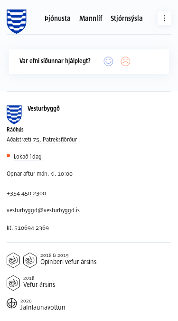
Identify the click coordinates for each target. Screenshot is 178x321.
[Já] (108, 62)
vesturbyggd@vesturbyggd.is (43, 210)
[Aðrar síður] (164, 18)
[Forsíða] (16, 21)
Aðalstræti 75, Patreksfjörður (42, 139)
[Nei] (125, 62)
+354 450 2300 (26, 193)
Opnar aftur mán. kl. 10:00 (40, 173)
